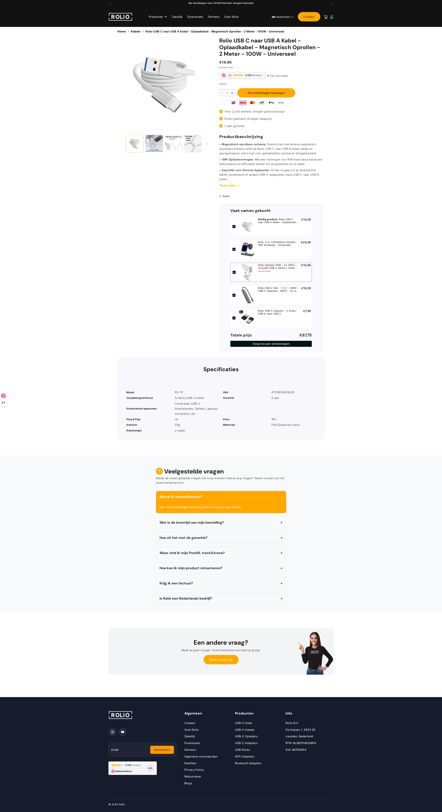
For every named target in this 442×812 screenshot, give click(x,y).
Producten (156, 16)
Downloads (195, 16)
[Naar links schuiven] (121, 144)
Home (121, 31)
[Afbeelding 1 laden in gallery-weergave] (135, 144)
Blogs (188, 783)
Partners (213, 16)
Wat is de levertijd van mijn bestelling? (192, 522)
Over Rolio (231, 16)
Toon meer (227, 185)
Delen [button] (226, 196)
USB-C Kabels (244, 729)
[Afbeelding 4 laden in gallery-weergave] (193, 144)
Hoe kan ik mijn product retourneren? (191, 568)
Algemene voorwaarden (200, 756)
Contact (309, 16)
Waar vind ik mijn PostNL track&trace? (192, 553)
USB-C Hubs (243, 723)
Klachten (190, 763)
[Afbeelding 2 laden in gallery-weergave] (154, 144)
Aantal (222, 83)
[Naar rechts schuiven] (207, 144)
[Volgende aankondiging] (332, 3)
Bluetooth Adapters (248, 763)
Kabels (136, 31)
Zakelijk (177, 16)
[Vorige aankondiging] (110, 3)
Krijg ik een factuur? (176, 583)
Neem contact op (221, 659)
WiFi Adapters (244, 756)
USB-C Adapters (246, 743)
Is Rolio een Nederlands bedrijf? (186, 598)
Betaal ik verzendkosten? (181, 497)
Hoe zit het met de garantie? (184, 537)
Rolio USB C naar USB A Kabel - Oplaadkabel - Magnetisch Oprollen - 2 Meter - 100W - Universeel (215, 31)
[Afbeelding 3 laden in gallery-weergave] (173, 144)
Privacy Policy (194, 769)
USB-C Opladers (246, 736)
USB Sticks (242, 749)
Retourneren (192, 776)
